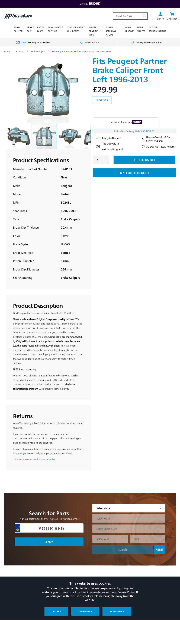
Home (7, 51)
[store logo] (18, 16)
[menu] (90, 31)
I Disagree (85, 611)
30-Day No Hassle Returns (149, 42)
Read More (117, 611)
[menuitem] (18, 29)
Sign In (160, 18)
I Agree (56, 611)
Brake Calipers (38, 51)
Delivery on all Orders (36, 42)
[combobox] (130, 16)
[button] (19, 136)
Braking (20, 51)
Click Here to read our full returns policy (34, 459)
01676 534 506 (92, 42)
